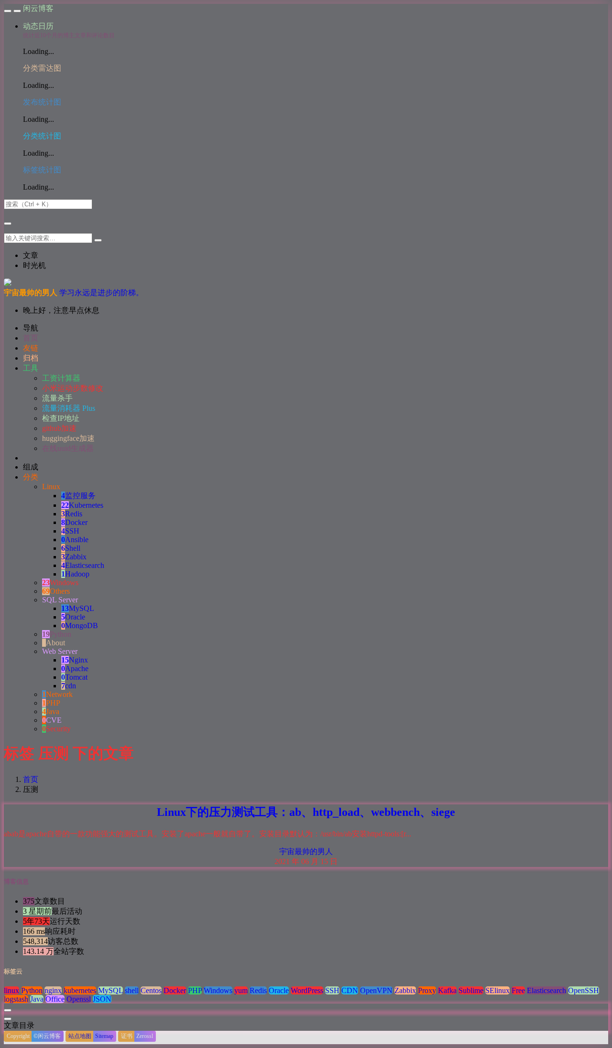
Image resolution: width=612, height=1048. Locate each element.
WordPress (307, 990)
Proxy (427, 990)
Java (50, 711)
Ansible (74, 539)
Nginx (74, 660)
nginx (53, 990)
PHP (51, 703)
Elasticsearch (82, 565)
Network (57, 694)
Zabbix (74, 557)
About (53, 643)
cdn (68, 686)
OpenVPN (376, 990)
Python (56, 634)
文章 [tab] (30, 255)
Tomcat (74, 677)
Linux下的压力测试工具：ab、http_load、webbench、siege (306, 812)
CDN (349, 990)
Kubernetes (82, 505)
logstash (16, 999)
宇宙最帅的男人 (306, 851)
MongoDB (79, 625)
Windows (60, 582)
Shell (70, 548)
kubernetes (80, 990)
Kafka (447, 990)
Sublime (471, 990)
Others (56, 591)
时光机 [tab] (34, 265)
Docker (74, 522)
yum (241, 990)
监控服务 (78, 496)
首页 (30, 779)
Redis (71, 514)
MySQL (77, 608)
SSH (70, 531)
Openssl (78, 999)
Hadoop (75, 574)
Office (55, 999)
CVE (52, 720)
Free (518, 990)
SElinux (497, 990)
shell (132, 990)
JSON (102, 999)
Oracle (73, 617)
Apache (74, 668)
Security (56, 729)
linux (11, 990)
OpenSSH (583, 990)
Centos (151, 990)
